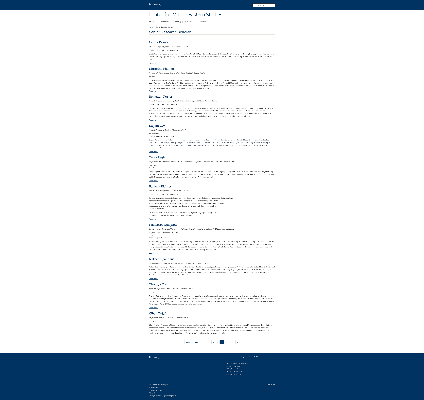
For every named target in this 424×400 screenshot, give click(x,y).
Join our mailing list (239, 357)
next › (233, 342)
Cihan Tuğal (157, 313)
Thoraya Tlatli (159, 284)
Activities (202, 21)
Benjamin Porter (160, 96)
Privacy (152, 393)
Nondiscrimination (155, 390)
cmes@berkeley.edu (233, 374)
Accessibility (153, 387)
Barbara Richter (160, 186)
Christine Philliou (161, 68)
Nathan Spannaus (161, 259)
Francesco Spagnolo (163, 224)
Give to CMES (253, 357)
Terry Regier (158, 157)
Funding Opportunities (184, 21)
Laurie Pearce (158, 42)
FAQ (213, 21)
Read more (153, 63)
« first (189, 342)
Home (151, 27)
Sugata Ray (157, 125)
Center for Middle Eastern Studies (185, 14)
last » (240, 342)
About (152, 21)
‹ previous (198, 342)
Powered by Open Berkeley (158, 385)
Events (228, 357)
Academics (164, 21)
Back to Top (271, 385)
